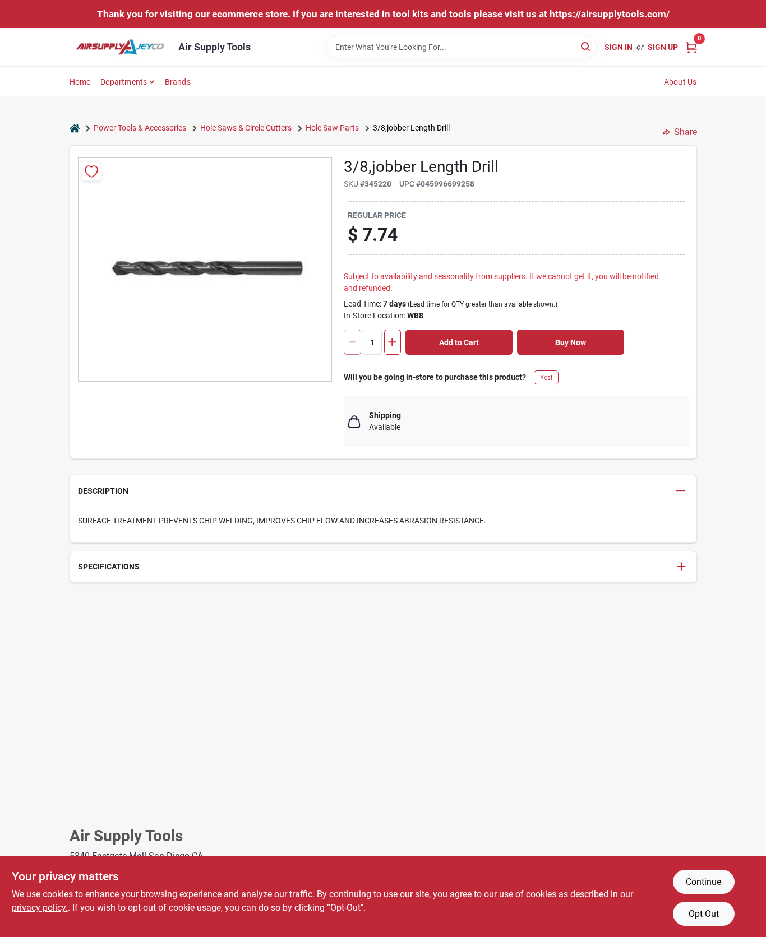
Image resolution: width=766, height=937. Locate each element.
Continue (703, 881)
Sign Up (663, 47)
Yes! (546, 378)
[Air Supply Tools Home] (120, 47)
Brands (178, 81)
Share (685, 132)
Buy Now (570, 342)
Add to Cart (459, 342)
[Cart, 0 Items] (691, 47)
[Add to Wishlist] (91, 171)
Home (80, 81)
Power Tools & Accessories (140, 127)
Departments (123, 81)
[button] (383, 491)
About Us (680, 81)
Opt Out (704, 913)
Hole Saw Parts (332, 127)
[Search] (586, 46)
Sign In (619, 47)
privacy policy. (40, 907)
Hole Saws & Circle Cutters (246, 127)
